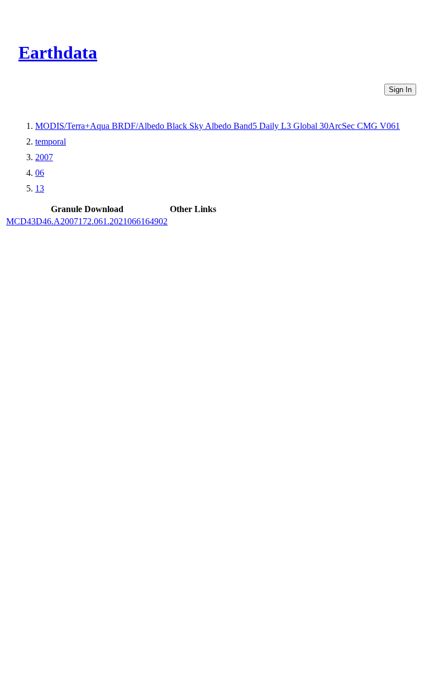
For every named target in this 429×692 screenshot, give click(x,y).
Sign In (400, 89)
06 (39, 172)
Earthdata (57, 52)
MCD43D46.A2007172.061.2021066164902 (87, 221)
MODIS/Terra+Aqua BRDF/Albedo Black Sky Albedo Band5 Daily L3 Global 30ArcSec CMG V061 (217, 126)
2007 (44, 157)
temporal (50, 141)
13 (39, 188)
